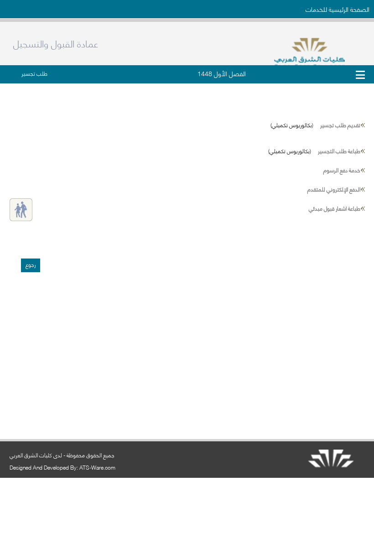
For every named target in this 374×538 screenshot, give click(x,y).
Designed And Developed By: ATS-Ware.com (62, 467)
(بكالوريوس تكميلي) (315, 124)
